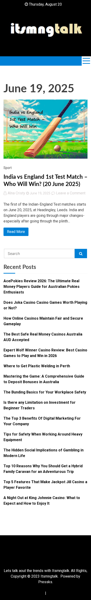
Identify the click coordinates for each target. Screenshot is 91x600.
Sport (8, 168)
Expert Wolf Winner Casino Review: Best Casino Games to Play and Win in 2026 (45, 353)
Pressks (45, 582)
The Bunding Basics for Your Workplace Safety (45, 392)
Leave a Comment (70, 193)
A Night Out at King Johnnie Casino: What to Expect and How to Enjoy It (42, 501)
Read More (16, 231)
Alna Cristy (16, 193)
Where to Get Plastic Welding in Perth (37, 366)
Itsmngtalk (49, 576)
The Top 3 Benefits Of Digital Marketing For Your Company (42, 421)
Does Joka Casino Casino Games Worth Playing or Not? (45, 305)
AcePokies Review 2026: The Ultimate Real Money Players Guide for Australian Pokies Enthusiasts (42, 286)
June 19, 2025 (39, 193)
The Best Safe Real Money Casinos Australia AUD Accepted (43, 337)
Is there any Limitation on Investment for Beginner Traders (40, 405)
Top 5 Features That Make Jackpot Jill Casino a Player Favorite (45, 485)
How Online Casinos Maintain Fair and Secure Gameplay (43, 321)
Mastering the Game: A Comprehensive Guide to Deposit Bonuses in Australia (44, 379)
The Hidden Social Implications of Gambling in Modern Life (44, 453)
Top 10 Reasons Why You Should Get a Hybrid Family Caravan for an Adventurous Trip (43, 469)
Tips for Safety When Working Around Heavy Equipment (43, 437)
